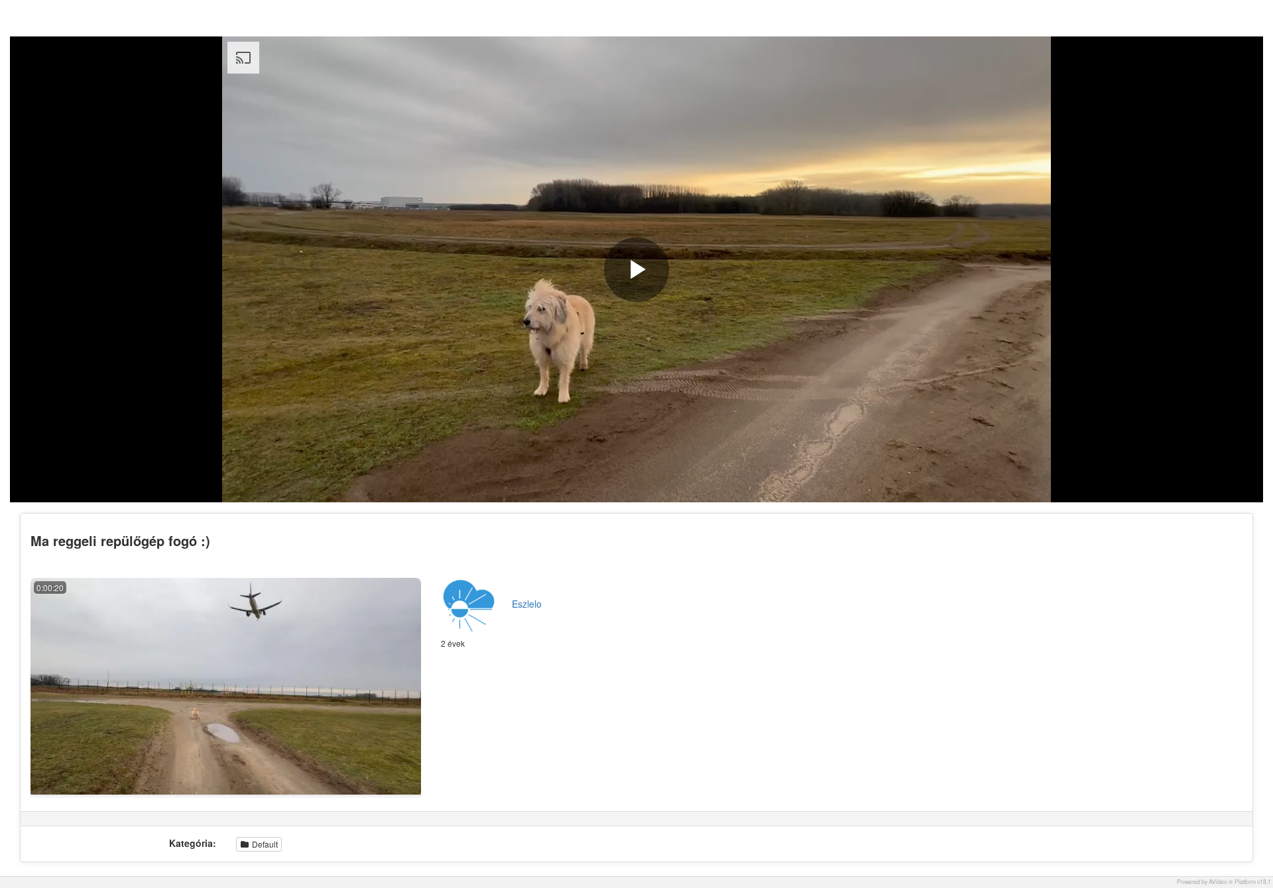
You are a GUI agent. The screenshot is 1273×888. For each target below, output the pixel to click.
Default (264, 844)
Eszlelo (527, 603)
